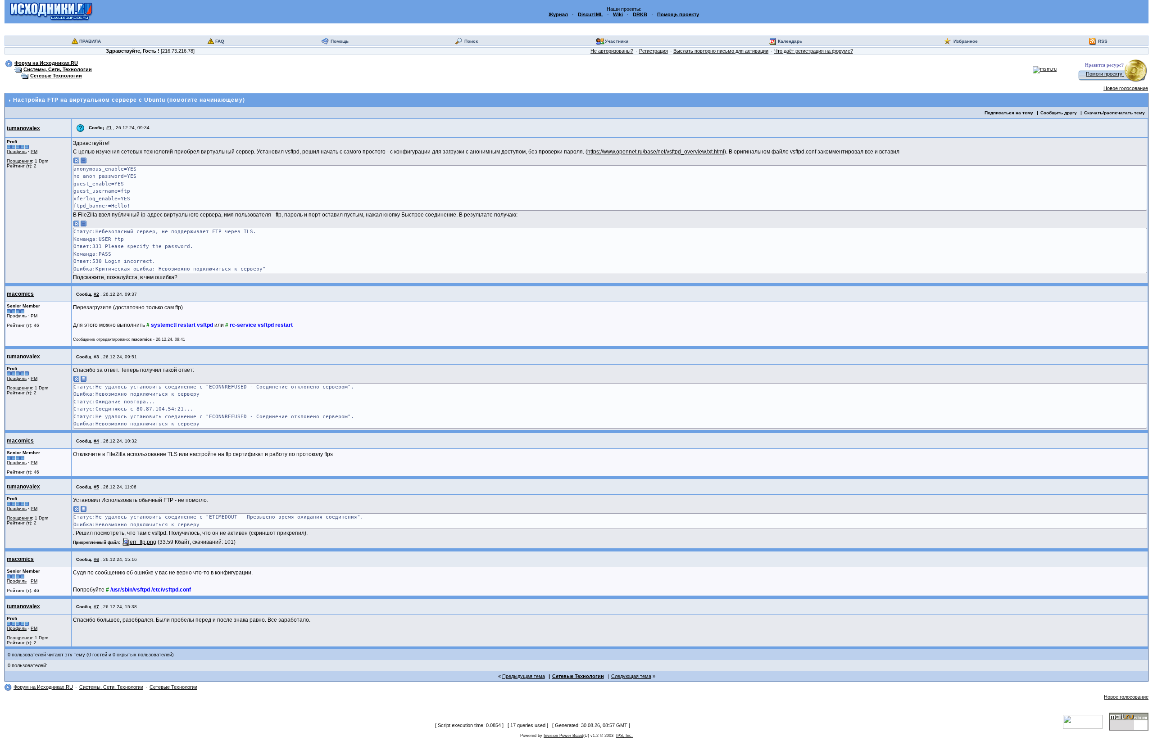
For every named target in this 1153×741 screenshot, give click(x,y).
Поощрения (19, 160)
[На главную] (51, 11)
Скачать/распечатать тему (1114, 112)
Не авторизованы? (611, 51)
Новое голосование (1125, 88)
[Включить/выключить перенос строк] (83, 160)
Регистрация (653, 51)
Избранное (965, 41)
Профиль (17, 151)
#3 (96, 356)
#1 (109, 127)
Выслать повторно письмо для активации (720, 51)
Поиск (471, 41)
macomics (20, 294)
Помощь (340, 41)
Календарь (790, 41)
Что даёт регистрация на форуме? (813, 51)
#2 (96, 294)
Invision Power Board (563, 735)
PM (34, 151)
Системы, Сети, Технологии (57, 69)
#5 (96, 486)
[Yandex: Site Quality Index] (1086, 721)
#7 (96, 606)
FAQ (219, 41)
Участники (616, 41)
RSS (1103, 41)
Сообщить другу (1058, 112)
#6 (96, 559)
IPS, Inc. (624, 735)
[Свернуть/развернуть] (76, 160)
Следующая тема (631, 676)
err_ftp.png (143, 542)
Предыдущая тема (523, 676)
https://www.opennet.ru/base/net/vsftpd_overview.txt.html (655, 152)
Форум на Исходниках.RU (46, 63)
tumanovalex (23, 128)
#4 (96, 440)
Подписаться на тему (1009, 112)
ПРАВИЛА (90, 41)
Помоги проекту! (1105, 74)
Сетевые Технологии (56, 75)
